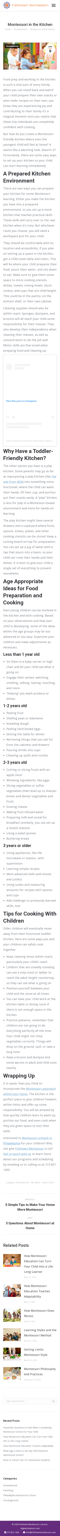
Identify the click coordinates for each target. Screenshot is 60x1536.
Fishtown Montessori (29, 1148)
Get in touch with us (17, 1154)
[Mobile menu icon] (53, 5)
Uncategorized (10, 1500)
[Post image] (12, 1260)
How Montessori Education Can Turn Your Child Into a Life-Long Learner (39, 1264)
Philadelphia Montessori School (19, 1495)
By (35, 1182)
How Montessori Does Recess (39, 1313)
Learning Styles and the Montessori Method (40, 1332)
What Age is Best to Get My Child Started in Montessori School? (25, 1453)
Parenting (8, 1490)
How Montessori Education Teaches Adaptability (37, 1291)
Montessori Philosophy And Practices (40, 1371)
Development (12, 46)
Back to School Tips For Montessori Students (27, 1459)
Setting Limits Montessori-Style (35, 1352)
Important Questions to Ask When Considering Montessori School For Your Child (27, 1429)
